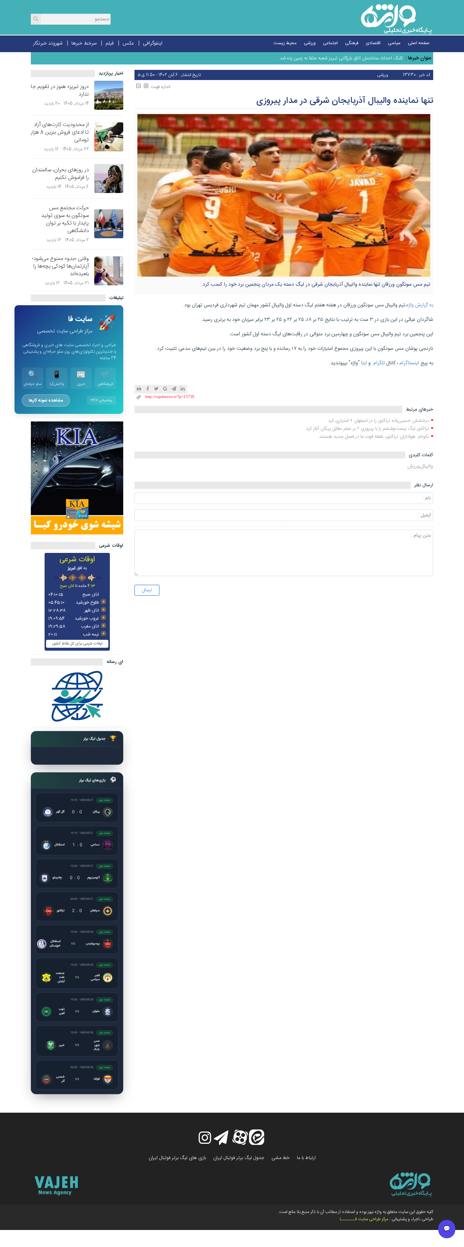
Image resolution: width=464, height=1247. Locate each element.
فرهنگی (352, 43)
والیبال (427, 466)
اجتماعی (330, 43)
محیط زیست (285, 43)
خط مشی (281, 1158)
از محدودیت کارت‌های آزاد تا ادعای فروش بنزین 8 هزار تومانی (60, 132)
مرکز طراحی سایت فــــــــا (364, 1219)
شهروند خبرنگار (48, 43)
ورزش (413, 466)
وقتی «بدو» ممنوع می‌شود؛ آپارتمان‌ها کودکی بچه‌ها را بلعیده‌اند (60, 266)
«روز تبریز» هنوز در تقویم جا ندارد (60, 90)
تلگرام (379, 363)
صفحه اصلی (419, 43)
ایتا (364, 363)
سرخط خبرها (84, 43)
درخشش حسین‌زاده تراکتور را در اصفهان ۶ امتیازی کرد (378, 421)
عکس (128, 43)
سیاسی (394, 43)
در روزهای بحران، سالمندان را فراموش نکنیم (60, 173)
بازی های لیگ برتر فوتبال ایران (177, 1158)
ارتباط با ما (306, 1158)
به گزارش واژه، (419, 305)
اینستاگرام (409, 363)
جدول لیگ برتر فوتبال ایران (238, 1158)
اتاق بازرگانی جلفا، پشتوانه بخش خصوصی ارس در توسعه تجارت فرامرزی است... (328, 58)
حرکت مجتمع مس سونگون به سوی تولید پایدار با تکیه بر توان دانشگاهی (65, 219)
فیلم (109, 43)
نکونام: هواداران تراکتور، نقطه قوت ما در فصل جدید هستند (374, 437)
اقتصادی (373, 43)
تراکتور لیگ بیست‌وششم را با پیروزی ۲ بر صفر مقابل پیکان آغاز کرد (367, 429)
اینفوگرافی (152, 43)
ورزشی (310, 43)
